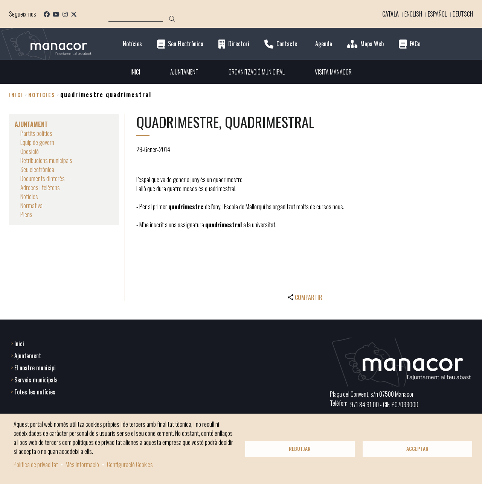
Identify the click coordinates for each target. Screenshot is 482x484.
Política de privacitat (36, 464)
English (413, 13)
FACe (415, 44)
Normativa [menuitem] (31, 205)
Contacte (286, 44)
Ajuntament (27, 355)
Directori (238, 44)
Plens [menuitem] (26, 214)
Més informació (82, 464)
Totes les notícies (34, 391)
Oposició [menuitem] (29, 151)
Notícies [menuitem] (29, 196)
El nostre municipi (35, 367)
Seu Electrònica (185, 44)
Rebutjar (300, 448)
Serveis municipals (36, 379)
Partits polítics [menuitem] (36, 133)
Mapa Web (372, 44)
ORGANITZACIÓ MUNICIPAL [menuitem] (257, 71)
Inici (16, 95)
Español (437, 13)
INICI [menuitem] (135, 71)
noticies (41, 95)
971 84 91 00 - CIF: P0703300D (384, 404)
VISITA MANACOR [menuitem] (333, 71)
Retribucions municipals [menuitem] (46, 160)
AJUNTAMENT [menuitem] (184, 71)
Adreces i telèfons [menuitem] (40, 187)
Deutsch (463, 13)
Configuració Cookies (130, 464)
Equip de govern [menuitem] (37, 142)
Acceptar (417, 448)
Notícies (132, 44)
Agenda (323, 44)
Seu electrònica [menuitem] (37, 169)
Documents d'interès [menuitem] (42, 178)
